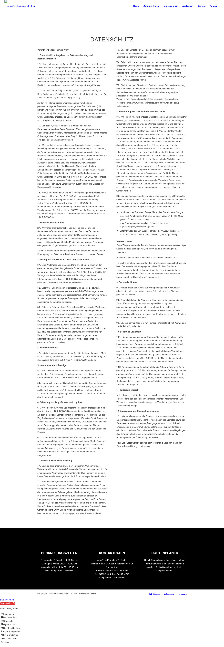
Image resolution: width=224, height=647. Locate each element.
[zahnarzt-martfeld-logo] (21, 6)
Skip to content (7, 599)
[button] (7, 603)
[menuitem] (136, 6)
